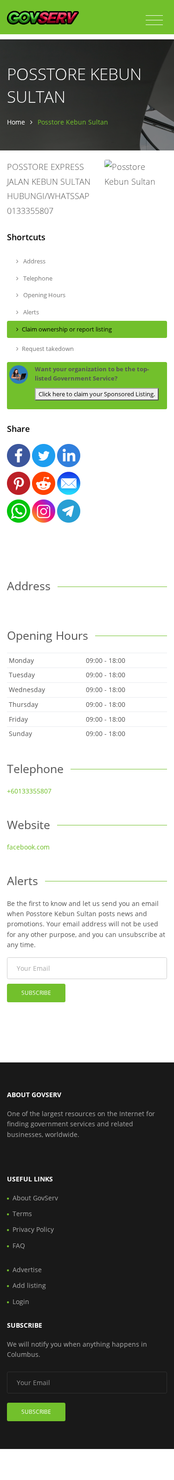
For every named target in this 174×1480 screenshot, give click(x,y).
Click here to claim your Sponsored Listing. (97, 394)
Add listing (29, 1285)
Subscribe (36, 993)
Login (21, 1301)
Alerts (30, 312)
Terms (22, 1213)
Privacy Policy (33, 1229)
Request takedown (48, 348)
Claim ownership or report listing (67, 329)
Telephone (37, 278)
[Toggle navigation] (154, 20)
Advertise (27, 1269)
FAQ (19, 1245)
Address (33, 261)
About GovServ (35, 1197)
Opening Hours (43, 295)
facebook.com (28, 847)
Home (16, 122)
